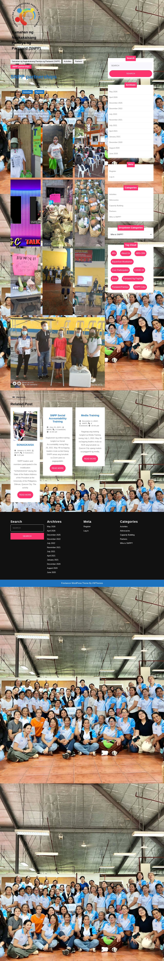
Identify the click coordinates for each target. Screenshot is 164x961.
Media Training (90, 415)
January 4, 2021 (24, 450)
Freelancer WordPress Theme (75, 583)
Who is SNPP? (115, 217)
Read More (26, 496)
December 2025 (115, 103)
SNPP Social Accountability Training (57, 418)
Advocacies (114, 200)
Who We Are (73, 26)
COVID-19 (139, 270)
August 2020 (114, 148)
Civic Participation (120, 270)
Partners (78, 61)
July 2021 (113, 125)
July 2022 (113, 114)
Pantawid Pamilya (120, 287)
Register (112, 171)
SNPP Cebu (140, 287)
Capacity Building (116, 206)
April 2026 (113, 97)
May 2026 (113, 92)
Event (114, 278)
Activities (61, 26)
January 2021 (114, 137)
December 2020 (115, 142)
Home (51, 26)
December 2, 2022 (90, 421)
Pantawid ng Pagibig (132, 278)
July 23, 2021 (55, 427)
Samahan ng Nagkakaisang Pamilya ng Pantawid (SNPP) (36, 61)
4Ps (114, 253)
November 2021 (115, 120)
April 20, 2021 (19, 85)
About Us (125, 253)
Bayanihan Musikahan (122, 262)
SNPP (33, 85)
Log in (111, 177)
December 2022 (115, 108)
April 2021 (113, 131)
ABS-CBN (140, 253)
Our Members (88, 26)
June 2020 (113, 153)
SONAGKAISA (25, 444)
